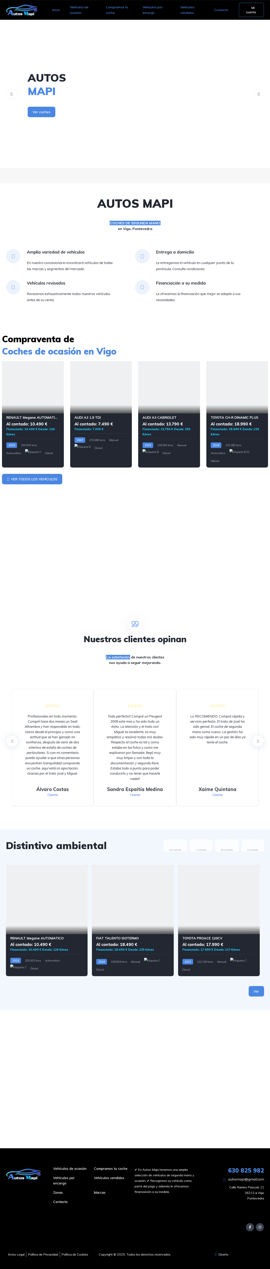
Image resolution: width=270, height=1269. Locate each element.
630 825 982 (246, 1170)
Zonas (58, 1192)
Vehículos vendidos (187, 10)
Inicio (56, 10)
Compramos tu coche (117, 10)
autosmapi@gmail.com (245, 1179)
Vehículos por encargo (152, 10)
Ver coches (41, 112)
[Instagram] (260, 1227)
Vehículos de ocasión (79, 10)
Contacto (221, 10)
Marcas (100, 1192)
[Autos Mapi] (22, 10)
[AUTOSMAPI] (135, 94)
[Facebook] (250, 1227)
